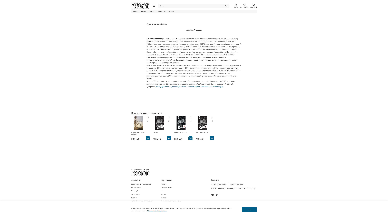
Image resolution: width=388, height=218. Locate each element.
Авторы (151, 11)
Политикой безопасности (157, 211)
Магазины (172, 11)
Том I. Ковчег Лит (180, 133)
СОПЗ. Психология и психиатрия (142, 201)
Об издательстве (166, 187)
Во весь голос (136, 187)
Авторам (163, 194)
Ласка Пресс (135, 194)
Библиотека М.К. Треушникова (141, 184)
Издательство (161, 11)
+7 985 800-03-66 (219, 184)
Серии (143, 11)
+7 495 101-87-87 (237, 184)
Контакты (164, 198)
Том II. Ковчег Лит (202, 133)
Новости (135, 11)
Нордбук (134, 198)
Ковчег (155, 133)
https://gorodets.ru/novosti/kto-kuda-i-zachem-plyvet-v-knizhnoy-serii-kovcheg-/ (189, 86)
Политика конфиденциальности (171, 201)
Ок (249, 209)
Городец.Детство (136, 191)
